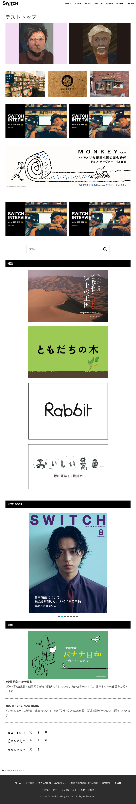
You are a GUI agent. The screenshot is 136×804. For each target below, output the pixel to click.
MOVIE (131, 3)
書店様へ (119, 782)
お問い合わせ (87, 789)
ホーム (18, 782)
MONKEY (120, 3)
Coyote (109, 3)
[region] (68, 565)
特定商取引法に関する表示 (84, 782)
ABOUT (68, 3)
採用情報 (106, 782)
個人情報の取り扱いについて (52, 782)
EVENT (88, 3)
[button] (59, 616)
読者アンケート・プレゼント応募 (60, 789)
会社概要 (29, 782)
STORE (78, 3)
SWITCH (98, 3)
